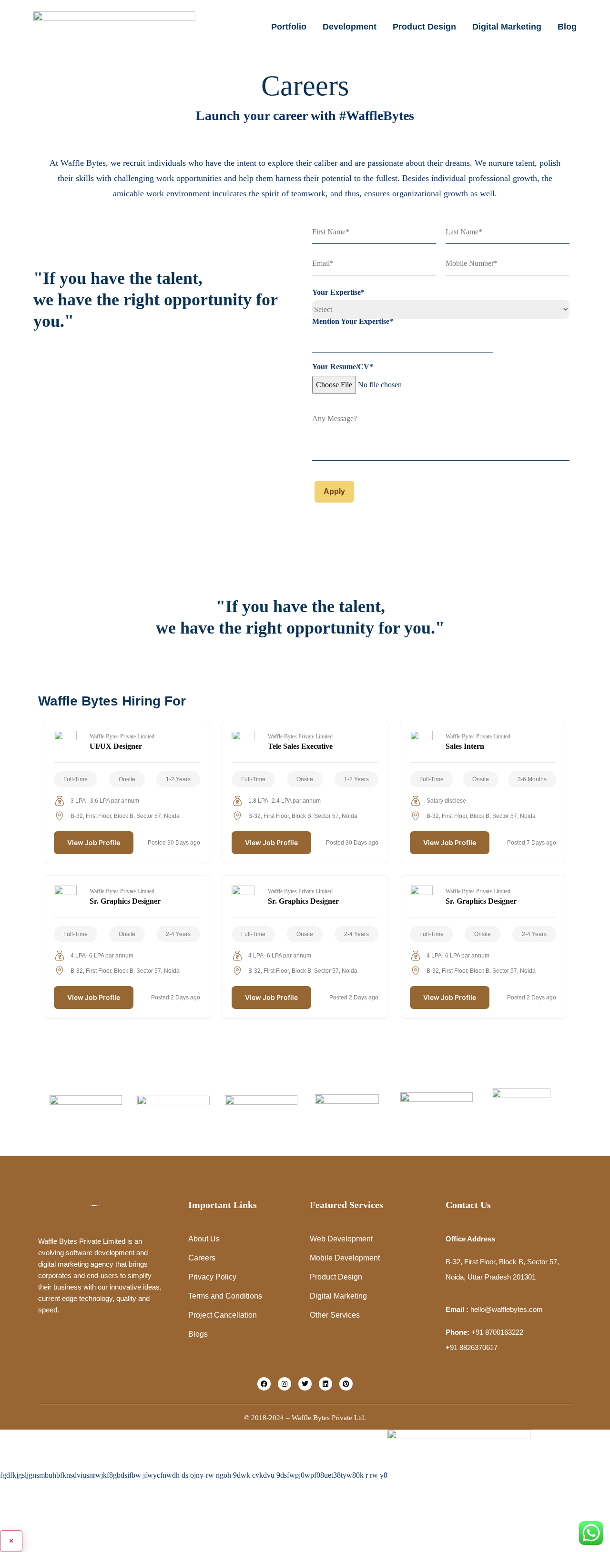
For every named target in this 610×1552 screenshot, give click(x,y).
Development (349, 26)
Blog (567, 26)
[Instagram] (284, 1384)
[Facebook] (264, 1384)
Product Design (424, 26)
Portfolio (288, 26)
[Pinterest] (346, 1384)
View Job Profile (93, 842)
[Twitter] (305, 1384)
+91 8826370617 (472, 1347)
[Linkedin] (325, 1384)
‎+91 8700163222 (497, 1332)
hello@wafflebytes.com (506, 1309)
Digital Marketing (506, 26)
